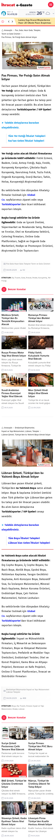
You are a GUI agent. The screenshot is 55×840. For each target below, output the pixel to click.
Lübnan (28, 431)
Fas (16, 30)
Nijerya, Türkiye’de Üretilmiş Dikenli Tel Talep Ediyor (39, 783)
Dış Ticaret (16, 278)
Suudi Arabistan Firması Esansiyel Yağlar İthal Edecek (12, 393)
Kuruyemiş (42, 278)
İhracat (28, 278)
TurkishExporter (11, 204)
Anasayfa (8, 30)
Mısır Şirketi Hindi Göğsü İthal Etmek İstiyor (38, 393)
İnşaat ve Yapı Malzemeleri (13, 431)
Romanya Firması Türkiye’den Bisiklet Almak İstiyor (39, 318)
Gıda (21, 30)
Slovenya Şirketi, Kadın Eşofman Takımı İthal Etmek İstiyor (14, 821)
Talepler (37, 30)
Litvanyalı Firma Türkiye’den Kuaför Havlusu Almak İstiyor (40, 821)
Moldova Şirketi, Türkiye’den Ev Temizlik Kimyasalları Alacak (13, 320)
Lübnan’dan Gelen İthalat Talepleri (29, 542)
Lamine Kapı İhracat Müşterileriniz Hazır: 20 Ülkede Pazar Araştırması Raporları (34, 23)
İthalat (34, 278)
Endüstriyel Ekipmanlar (24, 428)
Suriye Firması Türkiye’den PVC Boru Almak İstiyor (40, 746)
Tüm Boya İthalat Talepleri (24, 538)
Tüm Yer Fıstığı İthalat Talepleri (26, 136)
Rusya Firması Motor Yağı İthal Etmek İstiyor (14, 354)
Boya (14, 706)
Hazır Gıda (28, 30)
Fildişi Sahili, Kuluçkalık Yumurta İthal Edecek (38, 355)
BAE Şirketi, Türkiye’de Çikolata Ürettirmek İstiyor (14, 783)
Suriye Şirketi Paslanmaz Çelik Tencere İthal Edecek (13, 746)
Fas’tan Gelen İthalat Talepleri (26, 140)
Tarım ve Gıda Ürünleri (11, 34)
